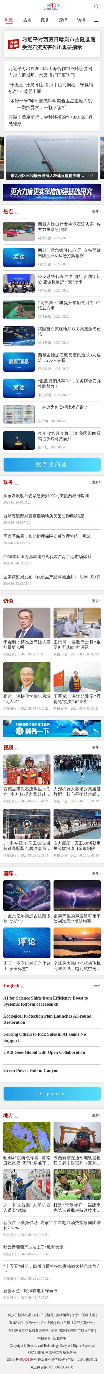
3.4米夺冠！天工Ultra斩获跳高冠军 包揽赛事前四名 (26, 846)
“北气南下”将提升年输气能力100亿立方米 (69, 305)
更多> (96, 211)
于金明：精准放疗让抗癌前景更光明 (26, 645)
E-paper (52, 1093)
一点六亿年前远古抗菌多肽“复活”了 (26, 919)
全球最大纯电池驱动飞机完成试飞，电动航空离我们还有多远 (77, 966)
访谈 (81, 20)
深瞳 (63, 20)
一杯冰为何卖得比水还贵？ (63, 407)
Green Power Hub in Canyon (31, 1070)
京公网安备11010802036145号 (52, 1367)
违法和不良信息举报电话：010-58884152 (67, 1359)
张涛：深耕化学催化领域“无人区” (26, 699)
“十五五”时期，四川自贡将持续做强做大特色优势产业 (52, 1269)
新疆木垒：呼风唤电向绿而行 (30, 1291)
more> (96, 985)
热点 (27, 20)
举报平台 (44, 1338)
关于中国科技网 (83, 1315)
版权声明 (60, 1338)
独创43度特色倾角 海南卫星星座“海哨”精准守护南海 (26, 1161)
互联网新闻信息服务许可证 (29, 1331)
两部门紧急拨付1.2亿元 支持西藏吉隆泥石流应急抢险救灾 (69, 253)
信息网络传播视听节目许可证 (72, 1331)
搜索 (96, 6)
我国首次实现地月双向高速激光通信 (69, 331)
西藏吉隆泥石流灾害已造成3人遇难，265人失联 (69, 357)
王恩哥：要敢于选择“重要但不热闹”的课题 (77, 645)
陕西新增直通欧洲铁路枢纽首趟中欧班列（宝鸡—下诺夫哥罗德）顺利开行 (77, 1161)
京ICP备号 (22, 1359)
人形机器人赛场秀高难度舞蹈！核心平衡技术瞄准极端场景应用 (77, 792)
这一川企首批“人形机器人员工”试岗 (26, 1208)
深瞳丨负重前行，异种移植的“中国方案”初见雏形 (50, 120)
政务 (45, 20)
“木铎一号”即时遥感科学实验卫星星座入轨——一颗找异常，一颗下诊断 (50, 104)
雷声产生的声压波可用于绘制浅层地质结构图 (77, 919)
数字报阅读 (52, 464)
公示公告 (32, 1323)
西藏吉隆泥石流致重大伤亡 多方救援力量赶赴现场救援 (26, 792)
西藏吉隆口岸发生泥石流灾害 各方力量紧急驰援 (69, 227)
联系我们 (16, 1323)
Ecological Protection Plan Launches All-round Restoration (47, 1019)
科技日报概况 (44, 1315)
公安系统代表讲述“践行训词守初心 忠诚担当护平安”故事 (69, 279)
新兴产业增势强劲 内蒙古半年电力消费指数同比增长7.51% (52, 1225)
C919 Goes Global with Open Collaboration (44, 1052)
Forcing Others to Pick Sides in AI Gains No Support (44, 1037)
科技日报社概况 (19, 1315)
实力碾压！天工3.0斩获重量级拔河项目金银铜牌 (77, 846)
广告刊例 (47, 1323)
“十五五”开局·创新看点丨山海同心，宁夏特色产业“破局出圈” (50, 88)
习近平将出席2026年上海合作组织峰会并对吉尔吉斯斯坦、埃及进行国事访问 (50, 72)
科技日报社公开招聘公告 (75, 1323)
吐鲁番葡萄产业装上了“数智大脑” (34, 1247)
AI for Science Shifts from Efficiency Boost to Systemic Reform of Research (45, 1001)
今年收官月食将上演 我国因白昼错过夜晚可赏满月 (69, 436)
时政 (9, 20)
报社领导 (62, 1315)
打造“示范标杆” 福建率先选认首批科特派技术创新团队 (77, 1208)
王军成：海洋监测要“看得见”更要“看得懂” (77, 699)
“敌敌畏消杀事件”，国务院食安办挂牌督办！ (69, 384)
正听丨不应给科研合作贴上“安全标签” (26, 966)
